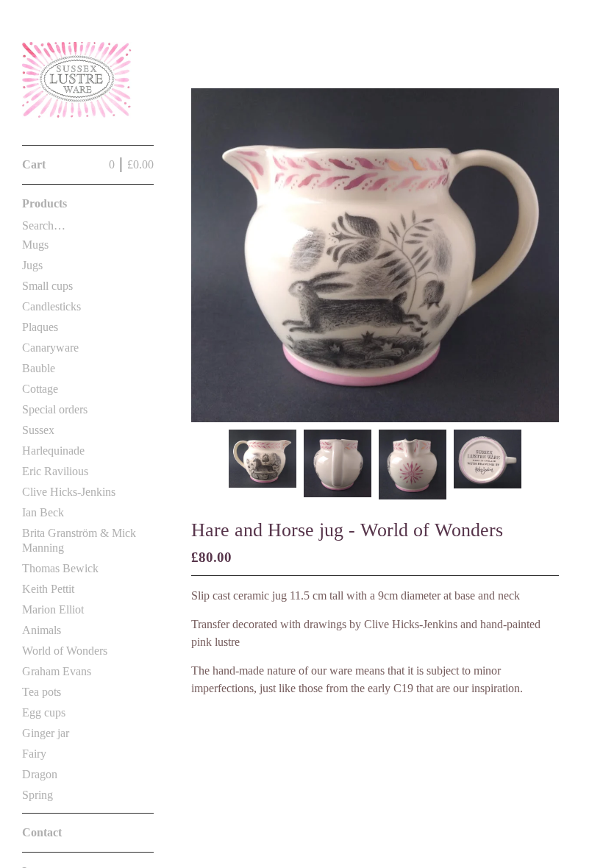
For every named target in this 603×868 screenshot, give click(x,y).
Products (44, 203)
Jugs (32, 265)
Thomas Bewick (60, 568)
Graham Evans (56, 671)
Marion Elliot (53, 609)
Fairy (34, 753)
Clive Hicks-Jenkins (68, 491)
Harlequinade (53, 450)
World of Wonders (64, 650)
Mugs (35, 244)
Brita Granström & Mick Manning (79, 540)
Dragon (39, 774)
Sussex (38, 430)
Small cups (47, 286)
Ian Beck (43, 512)
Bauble (38, 368)
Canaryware (50, 347)
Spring (37, 795)
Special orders (55, 409)
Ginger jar (45, 733)
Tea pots (41, 692)
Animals (41, 630)
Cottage (40, 389)
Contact (42, 832)
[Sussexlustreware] (77, 80)
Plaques (40, 327)
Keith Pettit (48, 589)
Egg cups (43, 712)
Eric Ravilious (55, 471)
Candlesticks (51, 306)
